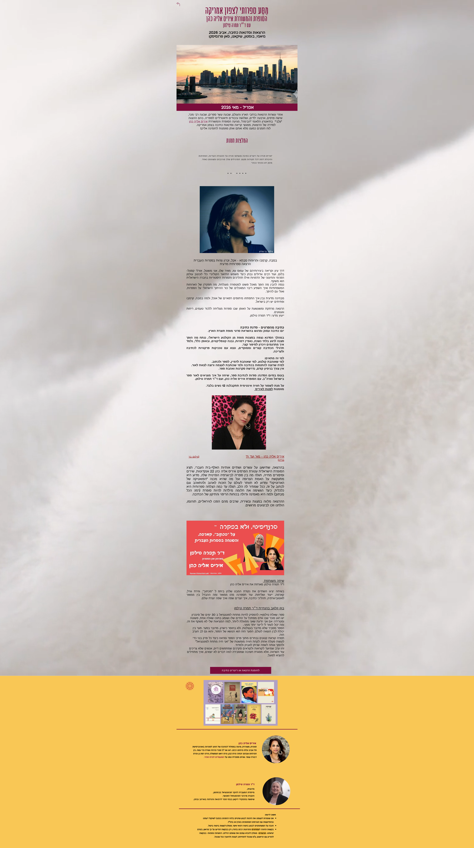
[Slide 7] (245, 173)
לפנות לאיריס (263, 389)
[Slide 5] (239, 173)
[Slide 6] (242, 173)
